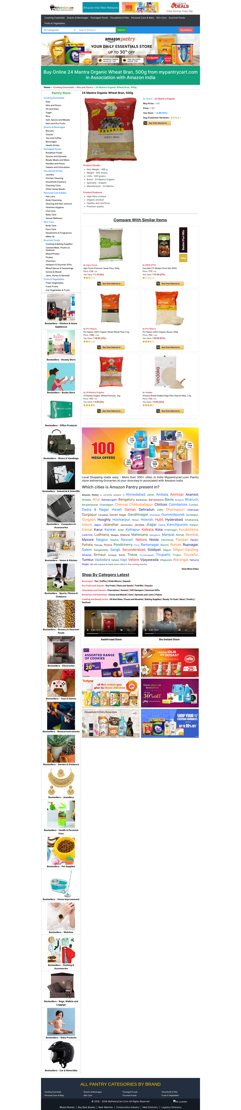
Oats (130, 594)
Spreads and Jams (144, 594)
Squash (126, 581)
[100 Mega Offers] (140, 450)
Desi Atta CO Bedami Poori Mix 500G (160, 268)
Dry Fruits (110, 585)
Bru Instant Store (169, 639)
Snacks (149, 585)
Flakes (158, 594)
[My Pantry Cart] (61, 7)
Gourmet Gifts (152, 590)
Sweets (124, 590)
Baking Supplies (153, 599)
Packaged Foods (99, 17)
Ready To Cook (170, 599)
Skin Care (161, 17)
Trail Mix (139, 585)
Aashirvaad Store (111, 639)
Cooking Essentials (55, 17)
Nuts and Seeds (125, 585)
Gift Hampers (137, 590)
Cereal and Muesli (118, 594)
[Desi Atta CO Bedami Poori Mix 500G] (169, 244)
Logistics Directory (171, 1107)
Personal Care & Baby (142, 17)
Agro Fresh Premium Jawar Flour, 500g (101, 268)
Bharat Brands (67, 1107)
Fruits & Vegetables (55, 23)
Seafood (86, 602)
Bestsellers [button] (186, 30)
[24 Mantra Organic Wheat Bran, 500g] (111, 129)
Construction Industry (127, 1107)
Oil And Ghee (116, 599)
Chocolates (113, 590)
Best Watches (106, 1107)
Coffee (103, 581)
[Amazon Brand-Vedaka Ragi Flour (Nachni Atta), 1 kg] (170, 372)
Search (121, 30)
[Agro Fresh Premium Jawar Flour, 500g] (110, 244)
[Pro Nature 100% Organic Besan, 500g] (170, 308)
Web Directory (150, 1107)
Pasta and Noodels (133, 599)
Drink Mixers (114, 581)
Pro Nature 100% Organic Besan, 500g (160, 332)
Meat (182, 599)
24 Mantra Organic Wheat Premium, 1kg (101, 395)
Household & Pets (119, 17)
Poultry (190, 599)
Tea (96, 581)
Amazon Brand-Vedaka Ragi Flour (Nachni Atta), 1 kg (167, 395)
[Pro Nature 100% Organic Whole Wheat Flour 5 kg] (110, 308)
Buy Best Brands (86, 1107)
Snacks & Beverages (77, 17)
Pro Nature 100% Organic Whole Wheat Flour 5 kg (106, 332)
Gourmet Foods (177, 17)
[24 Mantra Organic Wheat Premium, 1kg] (110, 372)
